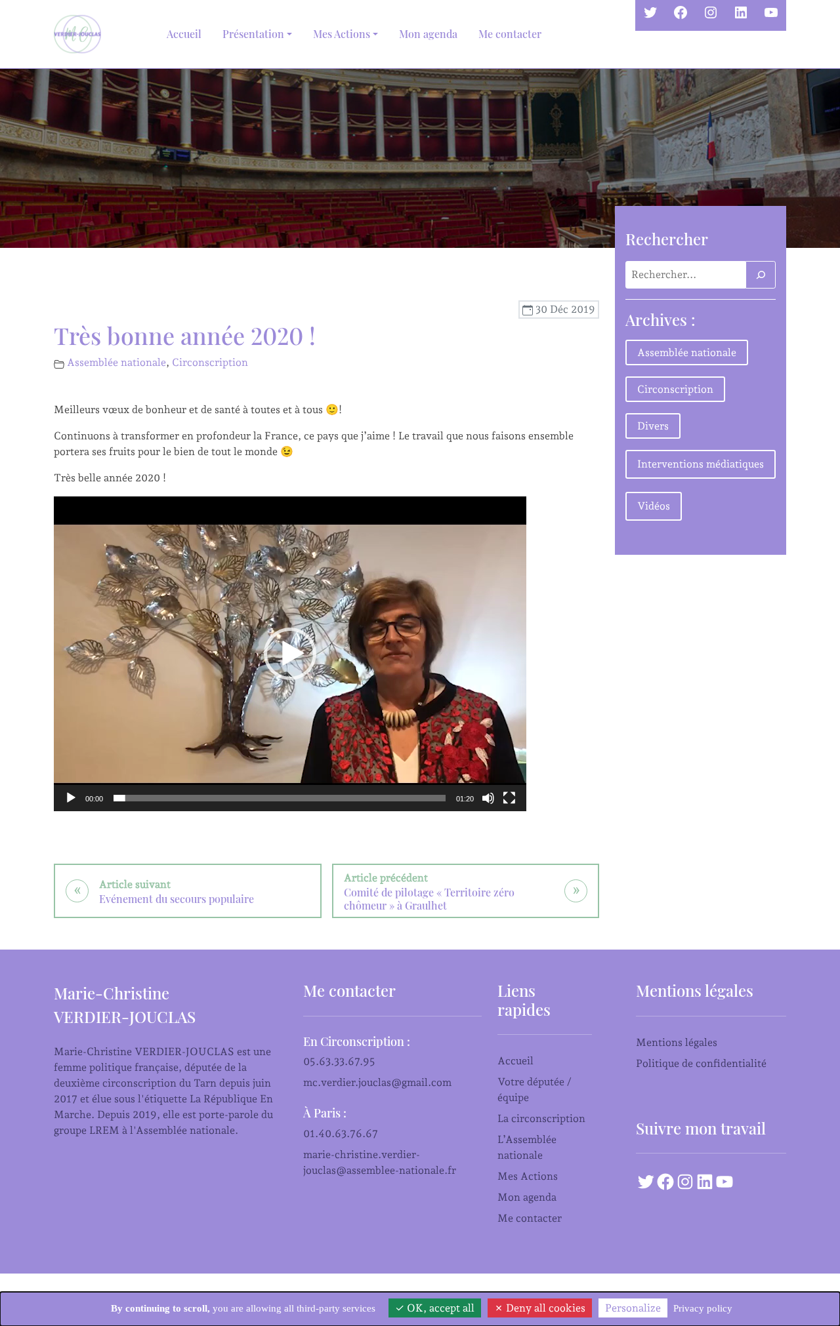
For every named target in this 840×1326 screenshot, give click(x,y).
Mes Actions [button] (341, 34)
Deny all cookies (544, 1308)
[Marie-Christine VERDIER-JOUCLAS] (80, 34)
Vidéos (653, 506)
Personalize (633, 1308)
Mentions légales (676, 1042)
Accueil (184, 34)
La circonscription (541, 1118)
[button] (290, 654)
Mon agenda (428, 34)
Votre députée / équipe (534, 1089)
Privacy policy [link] (702, 1308)
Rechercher (666, 238)
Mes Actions (527, 1176)
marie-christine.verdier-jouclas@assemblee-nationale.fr (379, 1162)
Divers (653, 426)
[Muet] (488, 798)
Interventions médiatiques (700, 464)
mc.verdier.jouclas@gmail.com (377, 1082)
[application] (290, 653)
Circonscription (210, 362)
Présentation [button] (253, 34)
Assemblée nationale (116, 362)
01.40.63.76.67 (340, 1133)
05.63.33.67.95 (339, 1061)
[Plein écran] (509, 798)
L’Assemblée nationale (526, 1147)
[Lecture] (70, 798)
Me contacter (509, 34)
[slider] (280, 798)
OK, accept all (439, 1308)
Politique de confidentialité (701, 1063)
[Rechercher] (761, 275)
